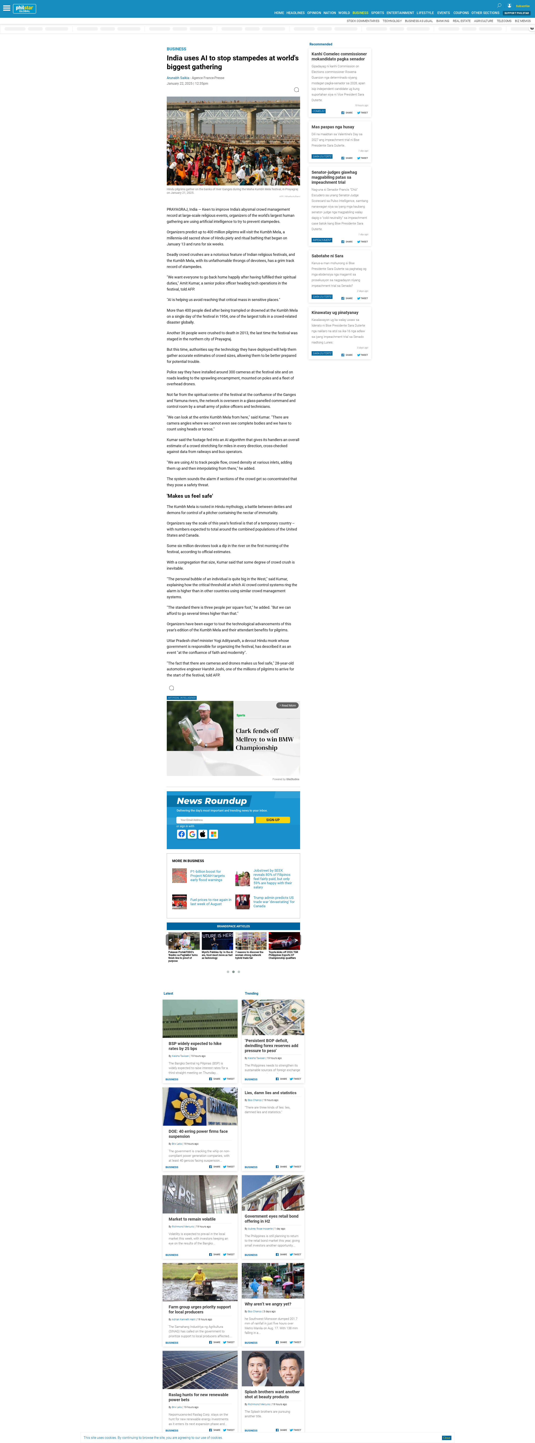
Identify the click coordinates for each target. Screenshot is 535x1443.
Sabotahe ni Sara (327, 255)
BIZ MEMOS (523, 21)
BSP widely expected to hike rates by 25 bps (195, 1046)
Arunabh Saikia (178, 78)
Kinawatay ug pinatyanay (335, 312)
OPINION (314, 13)
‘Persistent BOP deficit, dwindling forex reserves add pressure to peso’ (271, 1045)
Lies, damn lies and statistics (271, 1092)
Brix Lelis (177, 1143)
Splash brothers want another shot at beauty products (272, 1394)
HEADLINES (296, 13)
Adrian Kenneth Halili (183, 1319)
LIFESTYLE (425, 13)
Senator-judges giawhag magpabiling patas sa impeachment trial (334, 177)
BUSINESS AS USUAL (419, 21)
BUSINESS (361, 13)
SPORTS (377, 13)
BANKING (443, 21)
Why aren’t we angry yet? (268, 1303)
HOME (279, 13)
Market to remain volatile (192, 1219)
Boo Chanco (255, 1100)
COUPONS (461, 13)
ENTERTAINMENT (400, 13)
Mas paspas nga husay (333, 126)
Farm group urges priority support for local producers (200, 1309)
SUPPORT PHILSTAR (516, 13)
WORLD (344, 13)
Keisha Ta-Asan (256, 1058)
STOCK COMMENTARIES (363, 21)
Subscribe (523, 6)
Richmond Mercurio (259, 1404)
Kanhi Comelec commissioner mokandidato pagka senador (339, 56)
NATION (330, 13)
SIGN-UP (273, 820)
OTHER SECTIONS (485, 13)
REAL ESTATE (462, 21)
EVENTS (443, 13)
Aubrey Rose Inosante (260, 1228)
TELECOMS (504, 21)
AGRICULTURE (483, 21)
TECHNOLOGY (392, 21)
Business (176, 48)
